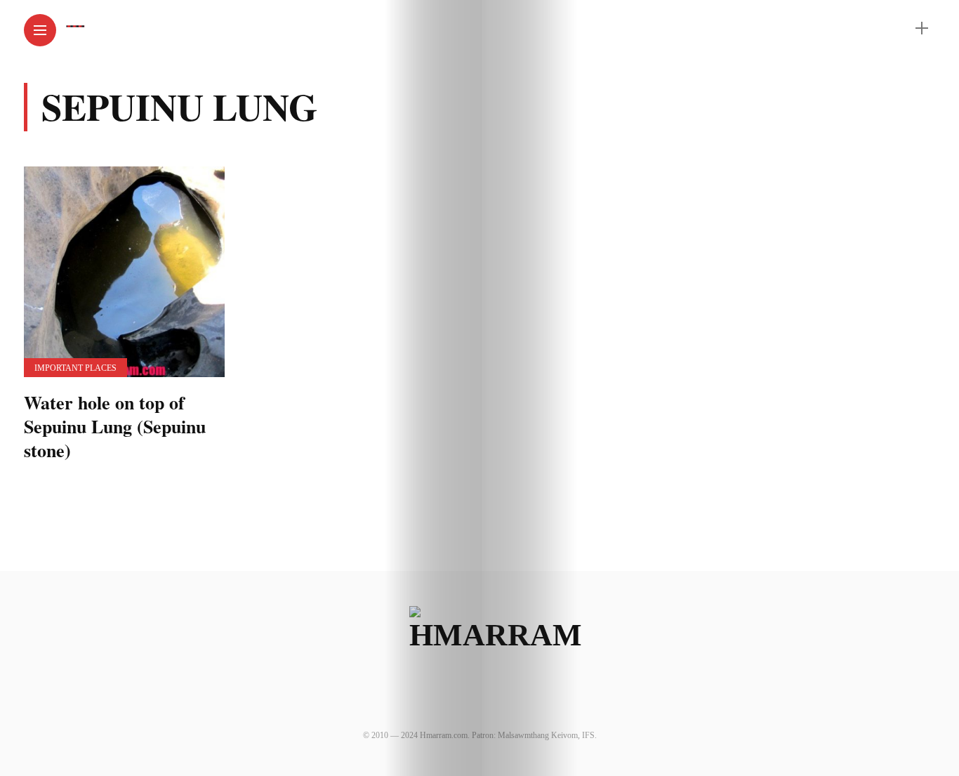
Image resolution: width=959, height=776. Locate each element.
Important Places (75, 368)
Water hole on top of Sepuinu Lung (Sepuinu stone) (115, 426)
